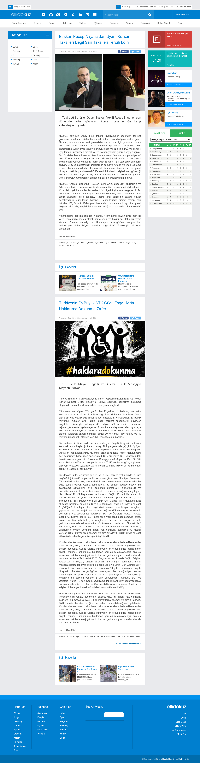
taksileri (121, 243)
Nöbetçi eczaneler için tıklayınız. (177, 34)
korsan (113, 243)
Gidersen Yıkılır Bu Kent (176, 116)
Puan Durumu (159, 133)
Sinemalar (42, 713)
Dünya (52, 23)
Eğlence (98, 23)
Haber (63, 713)
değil (128, 243)
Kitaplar (41, 717)
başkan (84, 243)
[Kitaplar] (80, 14)
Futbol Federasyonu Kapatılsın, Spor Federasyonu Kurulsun (178, 99)
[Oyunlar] (58, 14)
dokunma (130, 636)
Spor (180, 23)
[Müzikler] (73, 14)
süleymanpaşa (73, 243)
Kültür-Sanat (163, 23)
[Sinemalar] (65, 14)
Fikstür (181, 133)
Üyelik (183, 717)
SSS (184, 713)
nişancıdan (99, 243)
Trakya (82, 23)
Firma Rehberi (19, 23)
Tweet (137, 51)
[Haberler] (95, 14)
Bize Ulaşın (181, 722)
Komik (63, 733)
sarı (133, 243)
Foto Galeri (42, 729)
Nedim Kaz (172, 73)
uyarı (107, 243)
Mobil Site (181, 734)
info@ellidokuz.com (22, 7)
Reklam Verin (180, 726)
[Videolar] (43, 14)
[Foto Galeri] (51, 14)
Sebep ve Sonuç (173, 77)
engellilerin (110, 636)
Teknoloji (145, 23)
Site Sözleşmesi (178, 730)
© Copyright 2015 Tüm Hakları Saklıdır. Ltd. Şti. (165, 759)
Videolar (41, 733)
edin (75, 245)
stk (98, 636)
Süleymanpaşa (82, 51)
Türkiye (37, 23)
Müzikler (41, 721)
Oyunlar (41, 725)
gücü (103, 636)
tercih (69, 245)
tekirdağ (62, 243)
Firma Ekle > (171, 65)
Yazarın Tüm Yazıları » (175, 85)
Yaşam (129, 23)
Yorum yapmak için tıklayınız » (128, 643)
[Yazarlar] (87, 14)
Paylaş (124, 51)
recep (90, 243)
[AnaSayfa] (21, 15)
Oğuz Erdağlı (172, 112)
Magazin (64, 721)
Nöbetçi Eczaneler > (174, 45)
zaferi (138, 636)
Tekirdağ (67, 23)
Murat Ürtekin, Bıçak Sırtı (178, 92)
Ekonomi (114, 23)
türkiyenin (84, 636)
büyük (92, 636)
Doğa (62, 738)
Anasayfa (62, 51)
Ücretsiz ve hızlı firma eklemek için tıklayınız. (177, 54)
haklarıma (121, 636)
